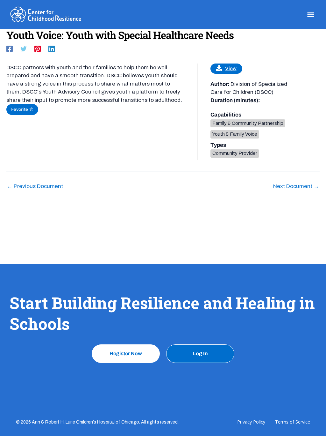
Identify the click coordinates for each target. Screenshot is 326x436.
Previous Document (35, 186)
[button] (310, 14)
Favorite (20, 109)
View (231, 68)
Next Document (296, 186)
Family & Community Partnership (247, 123)
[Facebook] (9, 48)
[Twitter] (23, 48)
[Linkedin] (51, 48)
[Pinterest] (37, 48)
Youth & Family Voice (234, 134)
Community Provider (234, 153)
